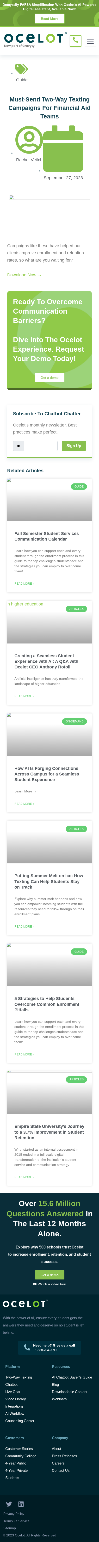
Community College (20, 1456)
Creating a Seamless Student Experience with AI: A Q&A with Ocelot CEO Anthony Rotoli (46, 661)
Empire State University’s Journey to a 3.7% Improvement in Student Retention (49, 1132)
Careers (58, 1463)
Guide (22, 79)
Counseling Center (19, 1421)
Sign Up (74, 446)
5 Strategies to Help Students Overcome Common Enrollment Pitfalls (46, 1004)
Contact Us (61, 1470)
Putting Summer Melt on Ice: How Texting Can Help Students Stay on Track (48, 881)
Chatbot (11, 1384)
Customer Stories (19, 1449)
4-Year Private (16, 1470)
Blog (56, 1384)
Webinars (59, 1399)
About (56, 1449)
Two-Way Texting (18, 1377)
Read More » (24, 583)
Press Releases (64, 1456)
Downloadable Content (69, 1392)
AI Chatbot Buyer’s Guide (72, 1377)
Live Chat (12, 1392)
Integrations (14, 1406)
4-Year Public (15, 1463)
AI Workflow (14, 1413)
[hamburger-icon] (90, 41)
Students (12, 1478)
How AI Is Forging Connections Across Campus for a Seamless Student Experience (46, 774)
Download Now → (24, 274)
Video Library (15, 1399)
